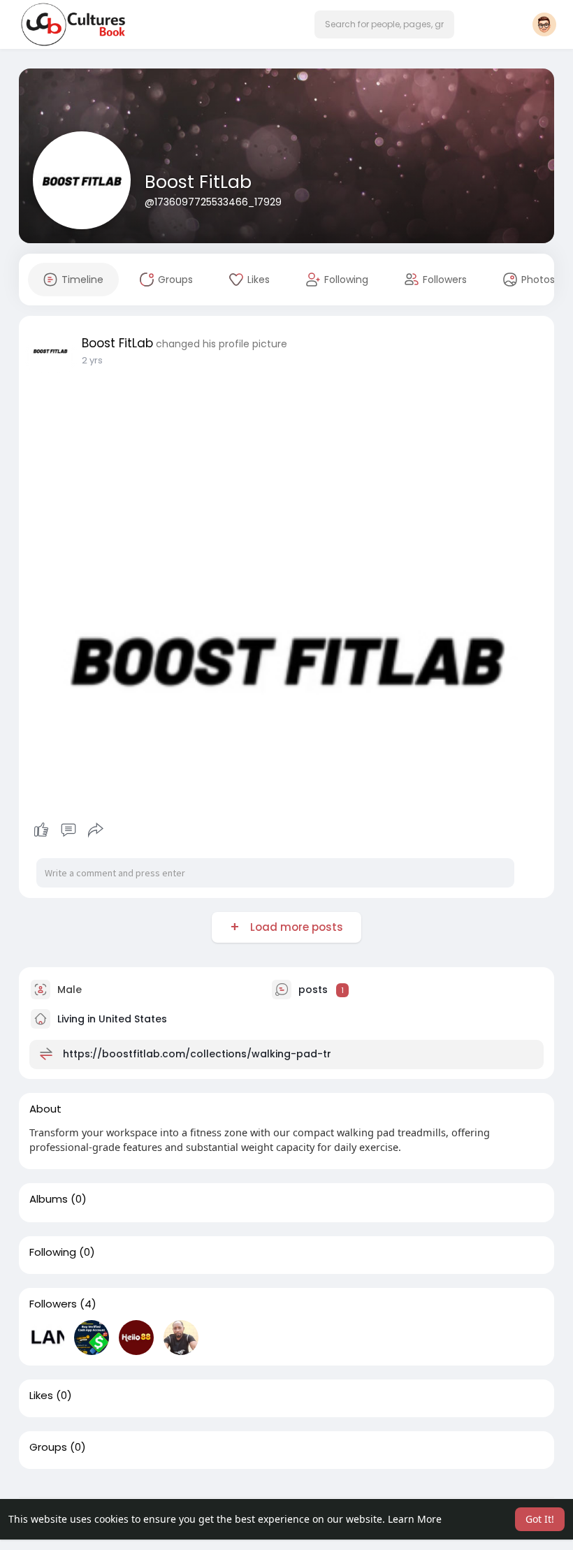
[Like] (68, 830)
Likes (41, 1395)
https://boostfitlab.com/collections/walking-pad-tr (197, 1054)
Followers (53, 1304)
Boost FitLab (198, 182)
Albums (48, 1199)
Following (52, 1252)
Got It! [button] (539, 1519)
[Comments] (68, 830)
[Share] (96, 830)
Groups (48, 1447)
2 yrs (92, 360)
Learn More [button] (415, 1519)
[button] (384, 24)
